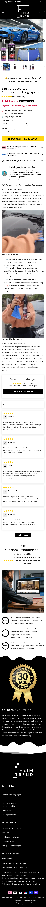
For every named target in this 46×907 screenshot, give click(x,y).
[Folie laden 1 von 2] (22, 61)
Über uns (5, 833)
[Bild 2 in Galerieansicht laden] (15, 67)
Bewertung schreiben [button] (23, 391)
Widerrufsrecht (22, 897)
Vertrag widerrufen (24, 904)
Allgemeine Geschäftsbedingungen (11, 793)
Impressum (6, 810)
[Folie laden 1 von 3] (24, 61)
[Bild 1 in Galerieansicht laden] (6, 67)
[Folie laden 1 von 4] (26, 61)
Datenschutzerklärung (11, 799)
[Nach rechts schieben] (43, 40)
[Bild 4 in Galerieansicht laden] (31, 67)
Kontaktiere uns (8, 841)
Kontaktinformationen (30, 900)
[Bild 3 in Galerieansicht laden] (23, 67)
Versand (18, 900)
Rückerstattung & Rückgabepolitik (9, 804)
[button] (38, 11)
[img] (8, 413)
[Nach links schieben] (2, 40)
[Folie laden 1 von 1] (20, 61)
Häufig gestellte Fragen (11, 846)
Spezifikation (7, 120)
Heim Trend (11, 897)
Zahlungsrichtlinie (9, 815)
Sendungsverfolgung (10, 837)
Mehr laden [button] (23, 535)
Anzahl (4, 128)
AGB (12, 900)
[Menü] (2, 11)
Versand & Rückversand (11, 828)
